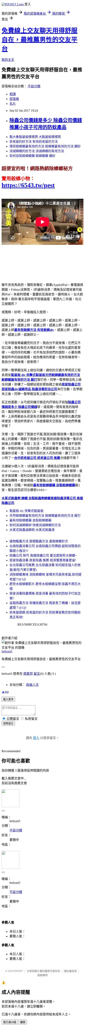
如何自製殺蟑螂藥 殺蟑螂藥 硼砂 (32, 155)
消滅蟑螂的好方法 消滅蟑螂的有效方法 (36, 151)
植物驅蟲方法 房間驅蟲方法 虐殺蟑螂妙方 (38, 541)
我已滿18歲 (9, 1022)
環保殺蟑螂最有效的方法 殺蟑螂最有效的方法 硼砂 (45, 146)
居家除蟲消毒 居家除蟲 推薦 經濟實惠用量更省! (42, 560)
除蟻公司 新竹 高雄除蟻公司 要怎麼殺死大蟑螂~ (43, 555)
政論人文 (32, 684)
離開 (22, 1022)
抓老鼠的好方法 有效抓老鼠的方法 (33, 141)
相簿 (12, 94)
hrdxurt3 (7, 651)
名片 (12, 103)
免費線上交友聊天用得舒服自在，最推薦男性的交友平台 (39, 39)
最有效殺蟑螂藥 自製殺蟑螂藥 (30, 520)
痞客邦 (28, 673)
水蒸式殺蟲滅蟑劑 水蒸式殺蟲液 (32, 529)
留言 (37, 673)
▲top (5, 691)
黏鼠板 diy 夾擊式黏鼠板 (26, 511)
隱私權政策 (70, 971)
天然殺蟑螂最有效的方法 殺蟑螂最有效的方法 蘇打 (45, 515)
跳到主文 (8, 59)
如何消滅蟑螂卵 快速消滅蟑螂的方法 (35, 525)
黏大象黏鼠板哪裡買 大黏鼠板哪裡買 (35, 137)
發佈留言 (8, 723)
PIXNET (18, 971)
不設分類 (34, 86)
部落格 (14, 99)
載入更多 (8, 699)
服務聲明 (42, 975)
